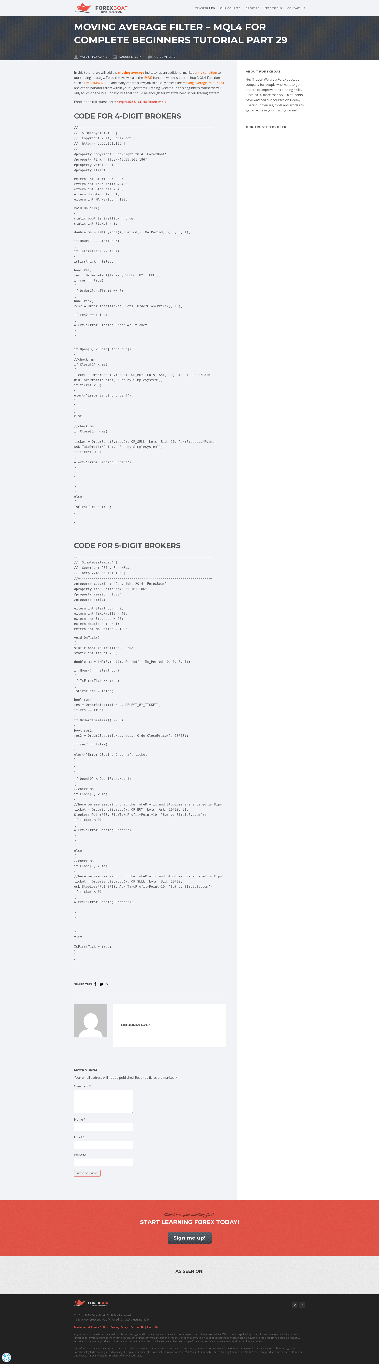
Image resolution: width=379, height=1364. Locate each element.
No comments (164, 56)
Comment (82, 1086)
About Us (152, 1327)
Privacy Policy (119, 1327)
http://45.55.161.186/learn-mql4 (141, 102)
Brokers (252, 8)
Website (80, 1155)
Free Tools (273, 8)
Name (79, 1119)
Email (79, 1137)
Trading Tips (205, 8)
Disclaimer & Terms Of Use (91, 1327)
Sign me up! (190, 1238)
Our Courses (230, 8)
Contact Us (296, 8)
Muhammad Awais (93, 56)
